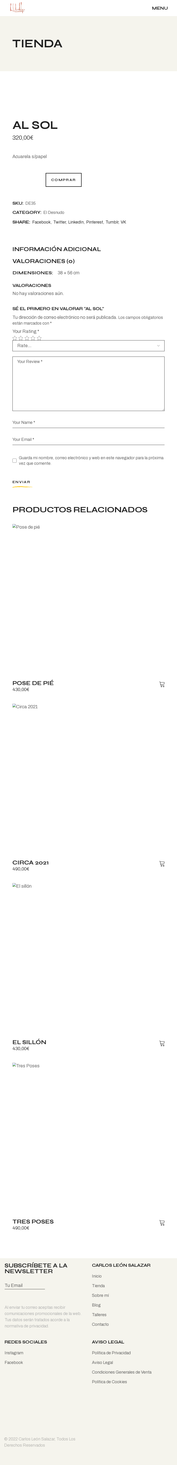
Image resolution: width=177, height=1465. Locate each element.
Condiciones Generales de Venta (121, 1372)
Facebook (14, 1362)
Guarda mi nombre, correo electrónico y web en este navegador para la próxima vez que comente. (91, 461)
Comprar (63, 180)
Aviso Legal (102, 1362)
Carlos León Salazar (36, 1439)
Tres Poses (33, 1221)
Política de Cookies (109, 1382)
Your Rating (25, 331)
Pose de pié (33, 683)
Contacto (100, 1324)
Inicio (97, 1276)
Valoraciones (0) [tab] (43, 261)
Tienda (98, 1286)
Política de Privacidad (111, 1353)
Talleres (99, 1314)
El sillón (29, 1042)
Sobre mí (100, 1295)
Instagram (14, 1353)
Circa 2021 (30, 862)
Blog (96, 1305)
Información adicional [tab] (56, 249)
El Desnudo (53, 212)
